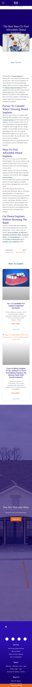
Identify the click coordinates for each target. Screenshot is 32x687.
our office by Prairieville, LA (13, 239)
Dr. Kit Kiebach (15, 237)
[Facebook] (6, 639)
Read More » (16, 323)
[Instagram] (13, 639)
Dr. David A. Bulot (15, 234)
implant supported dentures (13, 87)
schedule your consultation (11, 241)
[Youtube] (19, 639)
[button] (8, 66)
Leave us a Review (16, 685)
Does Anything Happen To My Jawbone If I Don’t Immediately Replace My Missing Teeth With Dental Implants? (16, 372)
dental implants (17, 76)
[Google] (25, 639)
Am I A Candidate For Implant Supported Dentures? (16, 305)
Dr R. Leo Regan (13, 232)
